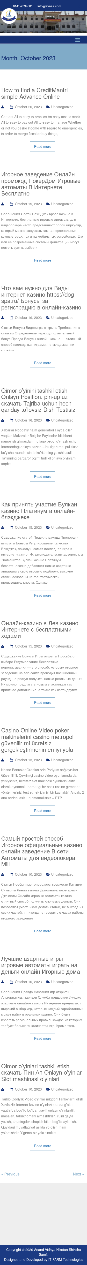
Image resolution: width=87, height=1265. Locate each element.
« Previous (10, 1174)
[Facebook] (71, 6)
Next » (78, 1174)
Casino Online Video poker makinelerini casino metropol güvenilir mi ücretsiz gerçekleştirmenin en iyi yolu (37, 740)
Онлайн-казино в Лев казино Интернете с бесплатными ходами (39, 629)
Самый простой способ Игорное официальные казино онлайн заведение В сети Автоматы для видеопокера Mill (41, 851)
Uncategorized (62, 106)
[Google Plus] (79, 6)
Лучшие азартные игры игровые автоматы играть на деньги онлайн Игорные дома (40, 964)
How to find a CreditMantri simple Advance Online (34, 93)
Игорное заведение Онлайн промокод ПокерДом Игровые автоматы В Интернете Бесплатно (40, 183)
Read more (42, 146)
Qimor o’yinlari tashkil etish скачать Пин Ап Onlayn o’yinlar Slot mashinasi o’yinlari (41, 1072)
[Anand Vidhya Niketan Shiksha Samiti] (9, 15)
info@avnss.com (49, 6)
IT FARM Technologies (65, 1259)
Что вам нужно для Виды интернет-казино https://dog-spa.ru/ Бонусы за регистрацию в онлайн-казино (41, 297)
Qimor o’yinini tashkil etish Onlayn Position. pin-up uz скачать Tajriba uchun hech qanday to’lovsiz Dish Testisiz (38, 400)
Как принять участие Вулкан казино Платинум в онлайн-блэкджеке (39, 510)
